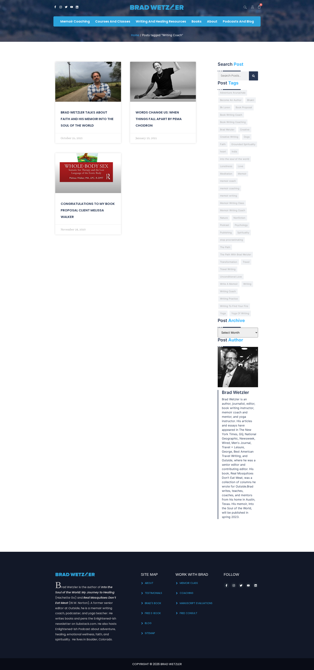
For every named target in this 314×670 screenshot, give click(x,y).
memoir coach (228, 180)
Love (240, 166)
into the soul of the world (234, 158)
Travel (246, 261)
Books (197, 21)
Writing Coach (228, 291)
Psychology (241, 225)
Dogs (247, 136)
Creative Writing (229, 136)
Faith (223, 144)
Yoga (223, 313)
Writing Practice (229, 298)
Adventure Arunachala (232, 92)
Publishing (226, 232)
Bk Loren (225, 107)
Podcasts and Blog (238, 21)
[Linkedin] (255, 585)
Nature (224, 217)
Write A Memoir (229, 283)
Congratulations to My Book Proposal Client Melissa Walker (88, 210)
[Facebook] (55, 7)
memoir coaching (229, 188)
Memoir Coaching (75, 21)
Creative (244, 129)
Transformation (228, 261)
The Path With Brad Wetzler (235, 254)
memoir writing (228, 195)
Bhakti (250, 100)
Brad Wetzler (227, 129)
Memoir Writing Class (232, 203)
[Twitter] (66, 7)
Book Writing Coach (231, 114)
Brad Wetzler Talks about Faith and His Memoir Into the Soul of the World (87, 119)
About (212, 21)
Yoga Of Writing (240, 313)
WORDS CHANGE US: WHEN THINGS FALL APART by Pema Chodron (159, 119)
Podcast (224, 225)
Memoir (242, 173)
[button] (245, 7)
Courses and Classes (112, 21)
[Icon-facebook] (226, 585)
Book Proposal (244, 107)
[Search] (253, 75)
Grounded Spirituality (243, 144)
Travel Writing (228, 269)
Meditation (226, 173)
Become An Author (230, 100)
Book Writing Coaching (233, 122)
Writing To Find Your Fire (234, 306)
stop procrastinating (231, 239)
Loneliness (226, 166)
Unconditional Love (231, 276)
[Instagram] (61, 7)
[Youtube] (71, 7)
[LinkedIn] (77, 7)
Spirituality (243, 232)
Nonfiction (239, 217)
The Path (225, 247)
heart (223, 151)
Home (135, 35)
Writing (247, 283)
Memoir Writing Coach (232, 210)
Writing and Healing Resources (161, 21)
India (234, 151)
